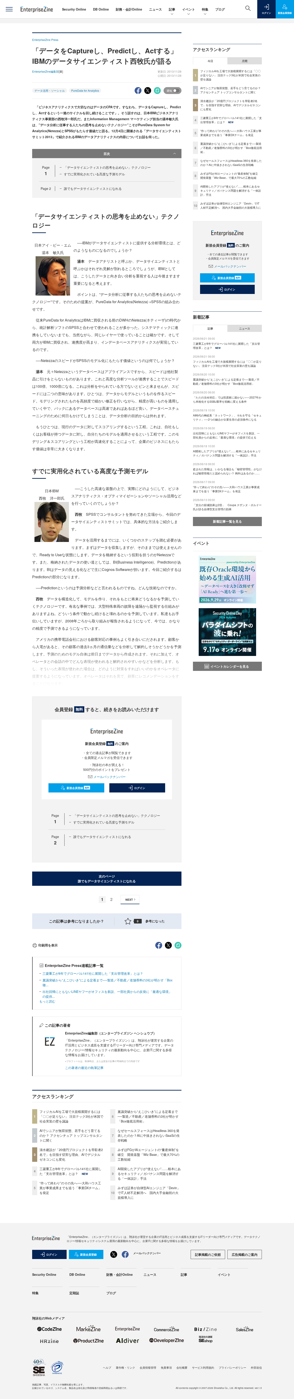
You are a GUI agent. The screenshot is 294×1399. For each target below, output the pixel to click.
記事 (172, 9)
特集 (205, 9)
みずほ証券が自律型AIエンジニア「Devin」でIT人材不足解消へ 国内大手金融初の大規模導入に (149, 1192)
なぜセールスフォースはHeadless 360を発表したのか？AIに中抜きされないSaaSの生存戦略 (149, 1135)
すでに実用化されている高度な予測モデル (94, 174)
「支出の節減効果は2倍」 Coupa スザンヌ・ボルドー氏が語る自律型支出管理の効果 (227, 507)
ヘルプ (107, 1367)
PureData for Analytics (85, 90)
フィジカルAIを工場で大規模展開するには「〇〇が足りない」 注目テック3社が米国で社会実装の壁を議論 (71, 1116)
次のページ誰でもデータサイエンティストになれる (107, 878)
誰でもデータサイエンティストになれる (93, 188)
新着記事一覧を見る (227, 521)
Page (46, 188)
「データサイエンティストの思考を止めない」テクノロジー (107, 167)
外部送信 (256, 1367)
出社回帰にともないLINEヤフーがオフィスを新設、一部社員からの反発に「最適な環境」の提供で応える (226, 435)
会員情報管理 (148, 1367)
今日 (210, 61)
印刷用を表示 (48, 945)
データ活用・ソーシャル (49, 90)
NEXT (129, 900)
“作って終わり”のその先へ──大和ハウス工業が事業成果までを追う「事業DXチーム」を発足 (71, 1188)
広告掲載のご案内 (244, 1254)
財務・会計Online (129, 9)
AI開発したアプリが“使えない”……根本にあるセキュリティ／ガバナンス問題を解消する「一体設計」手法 (149, 1173)
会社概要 (181, 1367)
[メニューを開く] (9, 9)
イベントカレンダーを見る (229, 666)
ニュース (155, 9)
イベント (188, 9)
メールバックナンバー (109, 776)
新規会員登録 (78, 788)
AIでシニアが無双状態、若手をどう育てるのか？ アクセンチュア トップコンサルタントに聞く (71, 1135)
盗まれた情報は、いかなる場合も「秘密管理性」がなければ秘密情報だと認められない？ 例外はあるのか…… (227, 471)
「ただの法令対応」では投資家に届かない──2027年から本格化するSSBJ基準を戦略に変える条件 (227, 399)
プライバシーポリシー (232, 1367)
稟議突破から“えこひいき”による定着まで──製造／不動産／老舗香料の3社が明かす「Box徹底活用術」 (148, 1116)
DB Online (101, 9)
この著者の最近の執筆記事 (84, 1067)
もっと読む (47, 1001)
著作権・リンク (125, 1367)
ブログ (220, 9)
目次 (107, 153)
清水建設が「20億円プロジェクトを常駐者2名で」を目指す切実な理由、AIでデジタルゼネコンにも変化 (71, 1154)
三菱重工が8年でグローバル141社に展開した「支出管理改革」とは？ (92, 973)
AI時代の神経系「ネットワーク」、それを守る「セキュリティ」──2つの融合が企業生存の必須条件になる (227, 417)
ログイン (139, 788)
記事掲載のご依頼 (208, 1254)
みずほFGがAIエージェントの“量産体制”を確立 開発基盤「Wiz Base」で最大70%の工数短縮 (148, 1154)
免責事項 (166, 1367)
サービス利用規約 (203, 1367)
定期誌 (74, 1293)
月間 (244, 61)
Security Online (74, 9)
